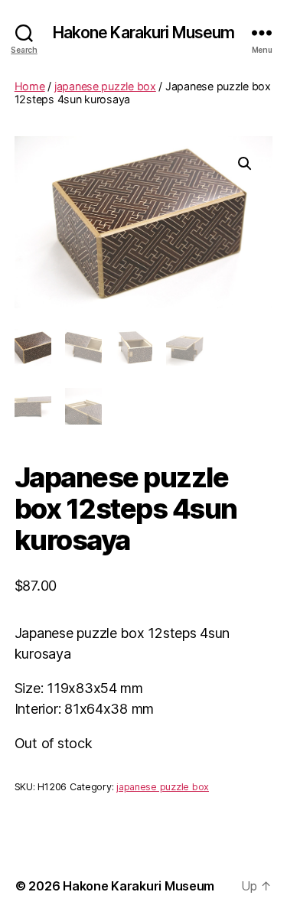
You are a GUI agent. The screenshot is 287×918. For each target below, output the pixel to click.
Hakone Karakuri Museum (144, 32)
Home (30, 86)
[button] (245, 163)
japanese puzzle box (105, 86)
